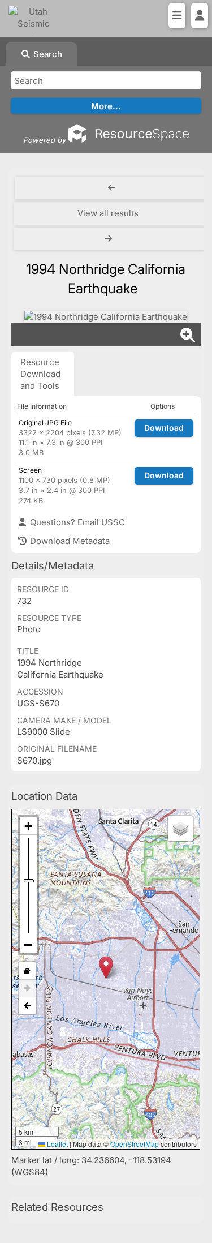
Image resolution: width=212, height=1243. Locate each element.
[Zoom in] (28, 826)
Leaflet (56, 1143)
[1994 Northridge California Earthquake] (105, 317)
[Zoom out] (28, 944)
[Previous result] (112, 188)
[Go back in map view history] (27, 1005)
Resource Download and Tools (40, 374)
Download (164, 427)
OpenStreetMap (134, 1143)
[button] (106, 967)
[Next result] (109, 239)
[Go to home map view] (27, 971)
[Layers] (180, 828)
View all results (108, 213)
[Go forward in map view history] (27, 988)
